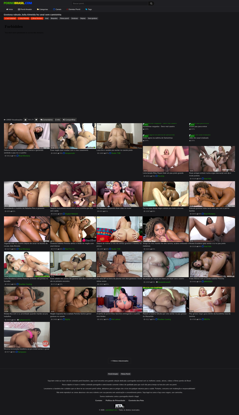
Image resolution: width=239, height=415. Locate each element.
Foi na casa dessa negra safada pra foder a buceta (163, 208)
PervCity (161, 176)
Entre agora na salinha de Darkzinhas (158, 138)
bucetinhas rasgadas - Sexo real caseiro (159, 126)
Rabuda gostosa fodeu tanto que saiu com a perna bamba (209, 209)
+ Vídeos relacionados (119, 361)
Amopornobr (70, 153)
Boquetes (54, 18)
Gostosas (74, 18)
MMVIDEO (208, 282)
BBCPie (207, 319)
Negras (82, 18)
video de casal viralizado (199, 138)
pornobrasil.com (111, 410)
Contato (98, 400)
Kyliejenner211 (24, 320)
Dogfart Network (71, 214)
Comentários (48, 120)
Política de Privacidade (115, 400)
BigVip (67, 319)
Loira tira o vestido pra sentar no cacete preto (115, 150)
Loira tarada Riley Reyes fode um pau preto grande (163, 173)
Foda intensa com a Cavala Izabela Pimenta (206, 279)
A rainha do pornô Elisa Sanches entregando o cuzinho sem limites (118, 315)
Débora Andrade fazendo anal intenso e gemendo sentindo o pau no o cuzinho (23, 151)
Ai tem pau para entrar (198, 126)
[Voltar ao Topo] (230, 407)
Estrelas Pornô (74, 9)
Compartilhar (70, 120)
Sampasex (22, 352)
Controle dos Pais (136, 400)
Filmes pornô (64, 18)
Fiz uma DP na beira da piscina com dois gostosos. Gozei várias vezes (119, 280)
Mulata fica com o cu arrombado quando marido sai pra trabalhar (26, 315)
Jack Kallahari (11, 18)
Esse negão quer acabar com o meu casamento (69, 150)
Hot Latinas (115, 319)
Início (11, 9)
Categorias (43, 9)
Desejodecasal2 (164, 282)
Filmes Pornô (125, 374)
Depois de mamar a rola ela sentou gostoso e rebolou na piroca (119, 244)
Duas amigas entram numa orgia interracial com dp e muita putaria (210, 174)
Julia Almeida (24, 18)
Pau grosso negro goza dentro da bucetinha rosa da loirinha (209, 315)
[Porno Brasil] (18, 3)
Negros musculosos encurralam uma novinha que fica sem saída (71, 209)
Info (58, 120)
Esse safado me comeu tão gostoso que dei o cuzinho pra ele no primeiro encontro (73, 280)
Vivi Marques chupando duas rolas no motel (114, 208)
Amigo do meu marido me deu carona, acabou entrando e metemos (166, 244)
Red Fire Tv (69, 249)
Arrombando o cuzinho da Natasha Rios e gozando (24, 208)
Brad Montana (38, 18)
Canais (58, 9)
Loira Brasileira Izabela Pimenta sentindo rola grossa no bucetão (26, 280)
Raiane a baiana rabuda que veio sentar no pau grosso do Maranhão (164, 315)
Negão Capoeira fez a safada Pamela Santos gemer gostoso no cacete (70, 315)
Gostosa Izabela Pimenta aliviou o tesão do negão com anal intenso (72, 244)
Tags (90, 9)
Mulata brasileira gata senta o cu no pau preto (207, 243)
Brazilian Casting (25, 284)
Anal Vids (207, 179)
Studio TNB (115, 153)
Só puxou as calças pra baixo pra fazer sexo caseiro (163, 279)
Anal (46, 18)
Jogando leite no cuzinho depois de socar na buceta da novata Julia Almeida (26, 244)
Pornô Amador (26, 9)
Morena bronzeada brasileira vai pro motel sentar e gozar (26, 349)
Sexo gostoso (92, 18)
